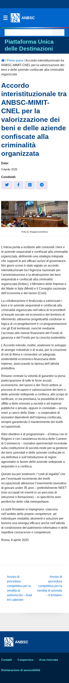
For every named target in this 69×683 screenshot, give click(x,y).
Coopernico (25, 659)
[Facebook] (18, 185)
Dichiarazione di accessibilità (20, 670)
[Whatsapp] (29, 185)
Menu (5, 19)
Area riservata (48, 659)
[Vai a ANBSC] (3, 60)
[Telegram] (42, 185)
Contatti (6, 659)
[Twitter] (7, 185)
